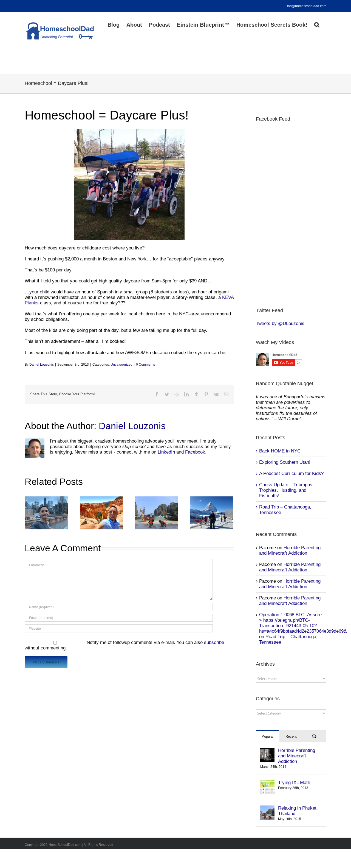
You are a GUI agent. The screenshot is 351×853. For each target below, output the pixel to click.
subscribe (214, 642)
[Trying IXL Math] (267, 782)
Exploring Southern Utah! (284, 462)
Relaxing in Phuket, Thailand (298, 810)
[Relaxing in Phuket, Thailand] (156, 512)
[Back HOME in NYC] (46, 512)
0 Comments (145, 364)
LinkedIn (166, 452)
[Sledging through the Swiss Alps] (211, 512)
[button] (316, 24)
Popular (268, 736)
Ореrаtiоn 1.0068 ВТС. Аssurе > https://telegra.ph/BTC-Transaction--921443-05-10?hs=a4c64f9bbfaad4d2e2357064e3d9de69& (303, 623)
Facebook (195, 452)
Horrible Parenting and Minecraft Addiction (290, 550)
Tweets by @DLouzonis (280, 323)
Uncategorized (121, 364)
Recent (291, 736)
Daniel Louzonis (41, 364)
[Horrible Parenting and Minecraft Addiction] (267, 750)
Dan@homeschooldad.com (305, 6)
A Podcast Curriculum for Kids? (291, 473)
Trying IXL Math (294, 782)
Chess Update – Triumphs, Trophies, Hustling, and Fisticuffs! (286, 490)
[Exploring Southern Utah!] (101, 512)
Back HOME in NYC (280, 451)
